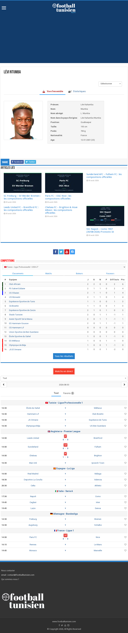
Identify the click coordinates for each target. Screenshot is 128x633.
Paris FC (33, 537)
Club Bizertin (97, 414)
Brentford (98, 438)
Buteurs (79, 273)
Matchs (48, 273)
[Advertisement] (64, 36)
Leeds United (33, 438)
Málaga (98, 474)
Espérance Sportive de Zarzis (22, 310)
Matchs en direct (64, 371)
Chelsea (33, 455)
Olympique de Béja (17, 345)
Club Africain (14, 284)
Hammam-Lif (33, 414)
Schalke (98, 525)
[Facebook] (55, 251)
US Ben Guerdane (98, 426)
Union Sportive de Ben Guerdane (23, 332)
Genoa (98, 508)
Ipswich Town (98, 463)
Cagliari (33, 502)
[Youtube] (66, 251)
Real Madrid (33, 474)
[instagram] (72, 251)
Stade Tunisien (16, 314)
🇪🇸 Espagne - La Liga (64, 468)
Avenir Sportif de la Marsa (20, 319)
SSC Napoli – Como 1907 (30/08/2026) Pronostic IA (100, 230)
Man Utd (33, 463)
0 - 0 (65, 440)
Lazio (33, 508)
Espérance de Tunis (98, 420)
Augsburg (33, 525)
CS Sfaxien (14, 293)
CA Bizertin (14, 306)
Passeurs (110, 273)
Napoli (33, 496)
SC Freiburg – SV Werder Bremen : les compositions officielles (22, 197)
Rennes (33, 544)
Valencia (98, 479)
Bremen (97, 519)
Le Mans (98, 544)
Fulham (98, 447)
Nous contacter (8, 570)
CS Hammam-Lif (16, 327)
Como (98, 496)
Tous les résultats (64, 356)
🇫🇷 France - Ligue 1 (64, 530)
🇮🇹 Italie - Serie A (64, 491)
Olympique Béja (33, 426)
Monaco (33, 550)
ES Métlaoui (14, 341)
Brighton (98, 455)
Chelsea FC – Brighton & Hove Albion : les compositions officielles (61, 210)
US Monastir (14, 297)
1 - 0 (65, 457)
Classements (17, 273)
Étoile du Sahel (33, 408)
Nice (98, 537)
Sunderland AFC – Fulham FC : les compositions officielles (104, 175)
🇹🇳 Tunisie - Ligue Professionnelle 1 (64, 403)
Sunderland (33, 447)
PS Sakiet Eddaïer (17, 288)
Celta (33, 485)
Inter (98, 502)
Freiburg (33, 519)
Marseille (98, 550)
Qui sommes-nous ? (10, 579)
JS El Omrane (15, 349)
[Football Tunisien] (64, 7)
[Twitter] (61, 251)
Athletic (98, 485)
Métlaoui (98, 408)
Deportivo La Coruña (33, 479)
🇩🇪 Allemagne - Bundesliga (64, 514)
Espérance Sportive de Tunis (22, 301)
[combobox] (110, 83)
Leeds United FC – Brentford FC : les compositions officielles (21, 208)
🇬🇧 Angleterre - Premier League (64, 431)
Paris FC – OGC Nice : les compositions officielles (58, 197)
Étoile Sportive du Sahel (20, 336)
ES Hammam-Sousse (18, 323)
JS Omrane (33, 420)
